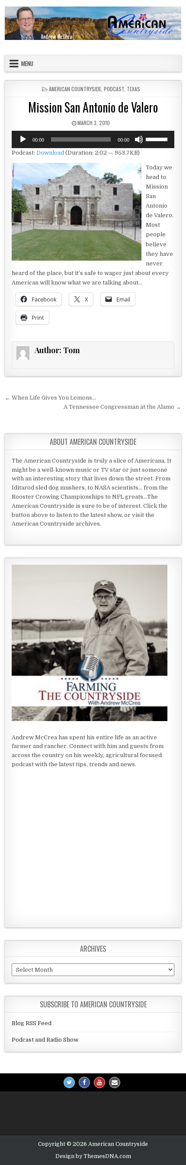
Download (50, 152)
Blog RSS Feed (31, 1023)
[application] (93, 139)
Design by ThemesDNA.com (93, 1156)
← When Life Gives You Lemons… (50, 397)
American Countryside (75, 89)
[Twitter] (69, 1082)
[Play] (23, 139)
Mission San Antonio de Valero (93, 107)
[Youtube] (99, 1082)
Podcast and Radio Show (45, 1039)
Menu (27, 63)
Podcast (114, 89)
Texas (133, 89)
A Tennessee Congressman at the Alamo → (122, 407)
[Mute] (139, 139)
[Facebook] (84, 1082)
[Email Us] (114, 1082)
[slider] (158, 138)
